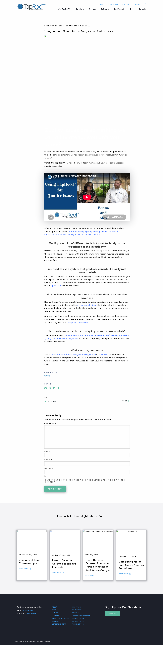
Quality (47, 376)
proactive (56, 286)
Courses (92, 9)
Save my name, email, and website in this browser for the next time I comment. (85, 481)
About (103, 4)
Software (105, 9)
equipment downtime (77, 322)
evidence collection (86, 305)
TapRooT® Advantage (81, 615)
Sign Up (113, 613)
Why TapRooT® (64, 9)
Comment (50, 423)
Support (126, 4)
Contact (114, 4)
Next (124, 401)
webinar (104, 354)
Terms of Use (77, 624)
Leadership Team (59, 624)
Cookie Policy (78, 621)
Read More (25, 569)
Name (48, 451)
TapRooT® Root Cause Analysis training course (73, 354)
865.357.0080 (32, 613)
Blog (132, 9)
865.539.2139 (28, 610)
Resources (77, 607)
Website (48, 468)
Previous (52, 401)
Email (48, 460)
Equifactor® (119, 9)
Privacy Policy (78, 618)
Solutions (80, 9)
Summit (142, 9)
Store (138, 4)
